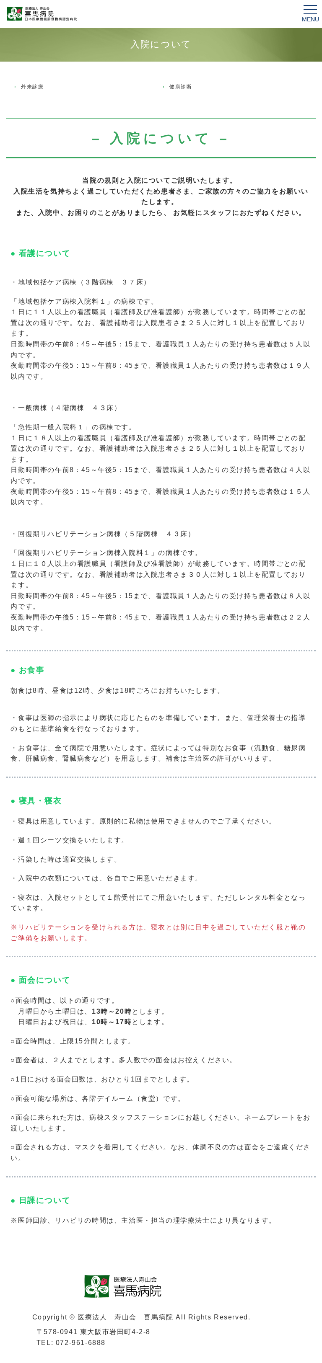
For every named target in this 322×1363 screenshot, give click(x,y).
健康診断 (180, 87)
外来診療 (32, 87)
